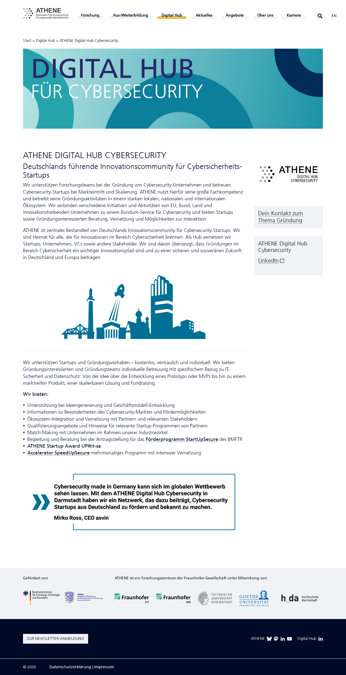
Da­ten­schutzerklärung (70, 666)
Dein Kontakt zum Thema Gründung (280, 217)
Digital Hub (45, 40)
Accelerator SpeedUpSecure (58, 453)
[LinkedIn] (282, 638)
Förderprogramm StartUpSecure (182, 439)
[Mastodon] (276, 638)
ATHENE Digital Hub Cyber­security (88, 40)
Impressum (104, 666)
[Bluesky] (269, 638)
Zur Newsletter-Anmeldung (55, 638)
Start (27, 40)
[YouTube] (289, 638)
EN (334, 16)
